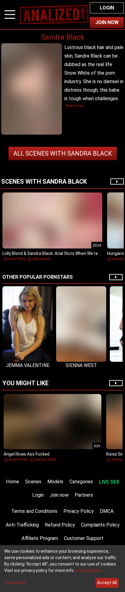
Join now (59, 495)
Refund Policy (60, 525)
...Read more (73, 106)
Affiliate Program (40, 538)
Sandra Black (62, 153)
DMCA (107, 511)
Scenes (33, 482)
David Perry (16, 259)
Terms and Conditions (34, 511)
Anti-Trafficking (22, 525)
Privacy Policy (78, 511)
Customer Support (83, 538)
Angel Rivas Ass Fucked (26, 454)
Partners (84, 495)
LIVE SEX (109, 482)
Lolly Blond (41, 259)
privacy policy (89, 570)
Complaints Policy (100, 525)
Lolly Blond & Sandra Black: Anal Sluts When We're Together (59, 253)
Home (12, 482)
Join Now (107, 22)
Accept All (107, 582)
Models (55, 482)
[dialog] (62, 568)
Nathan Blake (45, 459)
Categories (81, 482)
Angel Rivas (18, 459)
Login (107, 8)
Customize (15, 582)
